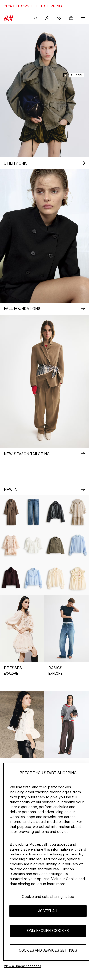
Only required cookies (48, 930)
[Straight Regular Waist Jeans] (33, 512)
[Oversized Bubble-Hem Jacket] (55, 512)
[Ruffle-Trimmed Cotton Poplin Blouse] (33, 578)
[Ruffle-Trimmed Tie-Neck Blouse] (55, 578)
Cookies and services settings (48, 950)
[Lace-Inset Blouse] (78, 545)
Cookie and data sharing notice (48, 896)
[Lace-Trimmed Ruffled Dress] (11, 545)
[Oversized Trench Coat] (11, 512)
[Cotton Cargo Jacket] (55, 545)
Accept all (48, 911)
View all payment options (22, 966)
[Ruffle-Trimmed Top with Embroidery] (78, 578)
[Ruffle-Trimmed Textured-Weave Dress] (78, 512)
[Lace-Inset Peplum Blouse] (33, 545)
